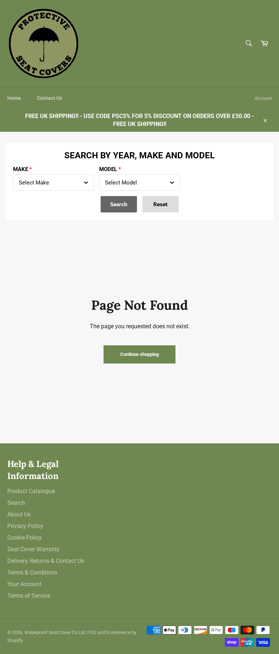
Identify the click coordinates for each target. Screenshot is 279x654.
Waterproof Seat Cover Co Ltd (54, 632)
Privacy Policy (25, 526)
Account (263, 98)
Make (20, 169)
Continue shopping (139, 354)
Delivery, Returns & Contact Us (45, 560)
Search (16, 502)
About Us (19, 514)
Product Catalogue (31, 491)
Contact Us (49, 98)
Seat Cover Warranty (33, 549)
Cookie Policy (24, 537)
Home (14, 98)
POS (91, 632)
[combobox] (53, 182)
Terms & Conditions (32, 572)
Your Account (24, 584)
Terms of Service (28, 595)
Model (108, 169)
